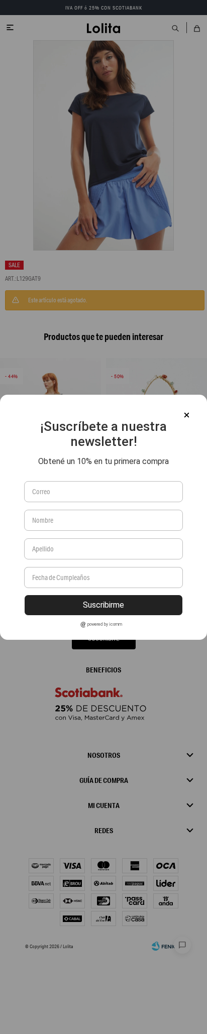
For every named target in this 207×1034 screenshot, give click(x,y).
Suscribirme (103, 605)
